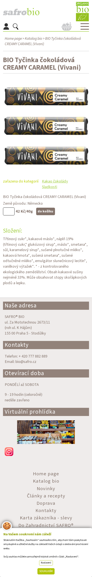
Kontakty (17, 345)
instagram (46, 451)
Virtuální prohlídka (30, 412)
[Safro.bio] (21, 11)
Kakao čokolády (55, 181)
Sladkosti (49, 187)
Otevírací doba (24, 373)
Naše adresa (21, 305)
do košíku (45, 211)
